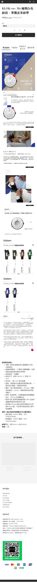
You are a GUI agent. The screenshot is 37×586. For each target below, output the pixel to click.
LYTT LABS (6, 500)
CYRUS (5, 496)
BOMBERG (6, 493)
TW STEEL (6, 507)
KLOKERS (6, 498)
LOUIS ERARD (7, 502)
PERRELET (6, 505)
